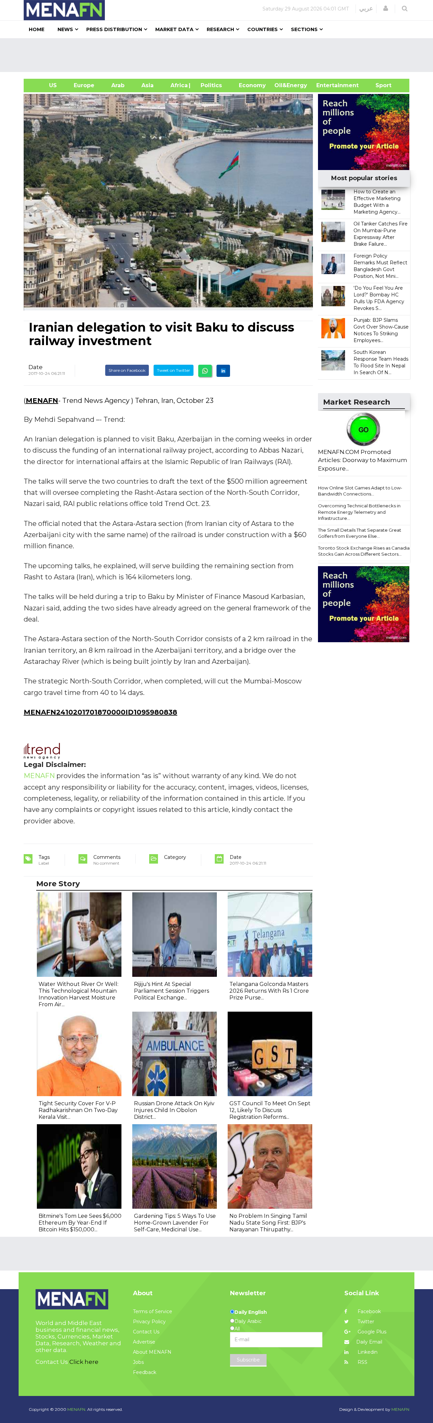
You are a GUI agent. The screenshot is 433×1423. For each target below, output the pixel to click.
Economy (252, 85)
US (44, 85)
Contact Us (146, 1332)
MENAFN (42, 400)
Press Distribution (114, 29)
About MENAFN (152, 1352)
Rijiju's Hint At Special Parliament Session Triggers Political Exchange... (171, 991)
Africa (178, 85)
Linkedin (367, 1352)
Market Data (174, 29)
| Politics (209, 85)
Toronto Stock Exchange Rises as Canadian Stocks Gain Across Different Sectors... (365, 551)
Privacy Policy (149, 1322)
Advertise (144, 1342)
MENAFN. (76, 1409)
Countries (262, 29)
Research (220, 29)
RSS (361, 1362)
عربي (366, 8)
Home (36, 29)
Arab (118, 85)
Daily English (250, 1312)
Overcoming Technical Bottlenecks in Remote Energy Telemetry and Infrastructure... (359, 512)
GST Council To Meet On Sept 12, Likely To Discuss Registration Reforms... (270, 1110)
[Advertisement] (219, 55)
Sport (379, 85)
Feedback (144, 1372)
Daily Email (369, 1342)
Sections (304, 29)
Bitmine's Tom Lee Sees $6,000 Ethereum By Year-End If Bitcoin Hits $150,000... (80, 1223)
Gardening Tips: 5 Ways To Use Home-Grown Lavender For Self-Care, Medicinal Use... (175, 1223)
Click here (83, 1361)
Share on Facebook (127, 370)
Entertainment (327, 85)
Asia (147, 85)
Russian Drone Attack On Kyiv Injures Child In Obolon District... (174, 1110)
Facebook (368, 1311)
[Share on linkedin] (223, 371)
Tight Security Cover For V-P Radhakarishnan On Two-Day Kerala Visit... (78, 1110)
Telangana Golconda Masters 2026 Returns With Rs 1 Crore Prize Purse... (269, 991)
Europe (84, 85)
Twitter (365, 1322)
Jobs (138, 1362)
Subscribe (248, 1360)
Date (35, 367)
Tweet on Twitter (173, 370)
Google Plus (371, 1332)
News (65, 29)
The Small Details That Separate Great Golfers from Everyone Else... (359, 533)
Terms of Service (152, 1311)
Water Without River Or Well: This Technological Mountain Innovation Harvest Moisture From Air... (78, 994)
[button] (385, 8)
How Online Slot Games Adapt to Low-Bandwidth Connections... (360, 491)
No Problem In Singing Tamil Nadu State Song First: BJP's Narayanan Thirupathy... (268, 1223)
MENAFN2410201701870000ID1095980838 (100, 712)
